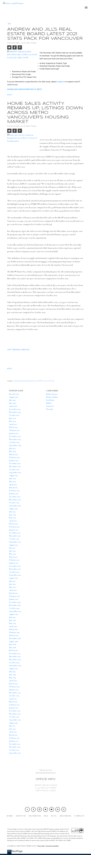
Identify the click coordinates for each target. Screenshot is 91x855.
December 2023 (14, 463)
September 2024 (15, 445)
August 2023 (13, 475)
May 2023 (12, 481)
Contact (79, 816)
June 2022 (12, 515)
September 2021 (15, 542)
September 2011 (15, 753)
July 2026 (12, 400)
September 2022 (15, 506)
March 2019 (13, 629)
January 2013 (13, 708)
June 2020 (12, 584)
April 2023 (13, 484)
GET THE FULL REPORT (18, 349)
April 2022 (13, 521)
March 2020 (13, 593)
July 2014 (12, 671)
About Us (21, 816)
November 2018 (15, 638)
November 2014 (15, 659)
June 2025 (12, 418)
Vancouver (46, 381)
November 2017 (15, 656)
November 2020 (15, 569)
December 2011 (14, 744)
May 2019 (12, 623)
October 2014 (14, 662)
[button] (27, 809)
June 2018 (12, 644)
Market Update (27, 381)
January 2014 (13, 689)
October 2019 (14, 608)
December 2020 (14, 566)
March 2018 (13, 650)
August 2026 (13, 397)
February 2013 (14, 705)
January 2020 (13, 599)
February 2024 (14, 457)
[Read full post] (22, 59)
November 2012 (14, 714)
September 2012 (15, 720)
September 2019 (15, 611)
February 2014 (14, 686)
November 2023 (15, 466)
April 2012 (13, 732)
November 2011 (14, 747)
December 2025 (14, 409)
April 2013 (13, 699)
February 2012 (14, 738)
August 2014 (13, 668)
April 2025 (13, 424)
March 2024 (13, 454)
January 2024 (13, 460)
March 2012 (13, 735)
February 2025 (14, 430)
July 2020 (12, 581)
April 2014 (13, 680)
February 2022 (14, 527)
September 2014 (15, 665)
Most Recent (14, 394)
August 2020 (13, 578)
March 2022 (13, 524)
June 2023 (12, 478)
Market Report (18, 381)
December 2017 (14, 653)
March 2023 (13, 487)
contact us (61, 82)
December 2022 (14, 496)
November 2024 (15, 439)
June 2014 (12, 674)
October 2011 (14, 750)
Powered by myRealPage (52, 846)
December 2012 (14, 711)
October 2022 (14, 502)
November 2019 (15, 605)
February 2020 (14, 596)
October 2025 (14, 415)
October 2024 (14, 442)
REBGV (41, 381)
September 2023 (15, 472)
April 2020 (13, 590)
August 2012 (13, 723)
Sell (46, 816)
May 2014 (12, 677)
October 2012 (14, 717)
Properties (35, 816)
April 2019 (13, 626)
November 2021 (14, 536)
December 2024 (14, 436)
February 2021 (14, 560)
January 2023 (13, 493)
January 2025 (13, 433)
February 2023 (14, 490)
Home (10, 816)
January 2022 (13, 530)
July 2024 (12, 448)
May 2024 (12, 451)
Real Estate (35, 381)
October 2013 (14, 695)
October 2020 (14, 572)
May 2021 (12, 554)
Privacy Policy (41, 846)
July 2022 (12, 512)
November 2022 (15, 500)
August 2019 (13, 614)
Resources (65, 816)
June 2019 (12, 620)
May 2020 (12, 587)
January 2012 (13, 741)
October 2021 (14, 539)
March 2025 (13, 427)
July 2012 (12, 726)
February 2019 (14, 632)
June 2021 (12, 551)
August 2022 (13, 508)
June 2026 (12, 403)
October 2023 (14, 469)
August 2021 (13, 545)
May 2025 (12, 421)
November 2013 (14, 693)
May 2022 (12, 518)
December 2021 (14, 533)
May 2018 (12, 647)
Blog (54, 816)
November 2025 (15, 412)
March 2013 (13, 701)
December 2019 (14, 602)
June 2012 (12, 729)
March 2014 (13, 683)
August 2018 (13, 641)
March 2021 (13, 557)
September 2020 (15, 575)
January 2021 (13, 563)
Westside (52, 381)
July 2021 (12, 548)
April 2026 (13, 406)
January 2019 (13, 635)
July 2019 (12, 617)
